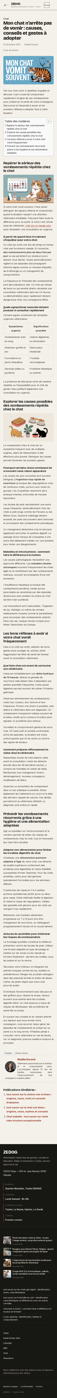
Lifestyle (7, 1343)
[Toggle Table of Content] (48, 121)
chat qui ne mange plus (38, 225)
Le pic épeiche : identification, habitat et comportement (22, 1318)
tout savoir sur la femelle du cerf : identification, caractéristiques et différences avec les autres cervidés (25, 1301)
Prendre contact (13, 1220)
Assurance (8, 1358)
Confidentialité (26, 1386)
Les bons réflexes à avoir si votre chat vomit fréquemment (26, 141)
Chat (6, 18)
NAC (5, 1348)
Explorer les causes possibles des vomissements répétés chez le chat (25, 134)
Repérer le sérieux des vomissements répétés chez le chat (26, 127)
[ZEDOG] (6, 5)
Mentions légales (10, 1386)
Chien (6, 1333)
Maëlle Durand (26, 1059)
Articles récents (21, 1053)
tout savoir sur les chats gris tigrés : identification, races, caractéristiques (26, 1291)
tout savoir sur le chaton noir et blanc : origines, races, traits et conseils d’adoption (29, 1098)
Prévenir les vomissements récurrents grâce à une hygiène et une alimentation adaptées (27, 149)
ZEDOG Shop (9, 1171)
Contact (39, 1386)
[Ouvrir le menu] (47, 5)
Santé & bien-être (11, 1338)
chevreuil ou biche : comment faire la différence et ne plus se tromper (27, 1310)
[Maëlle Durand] (10, 1066)
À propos (8, 1053)
